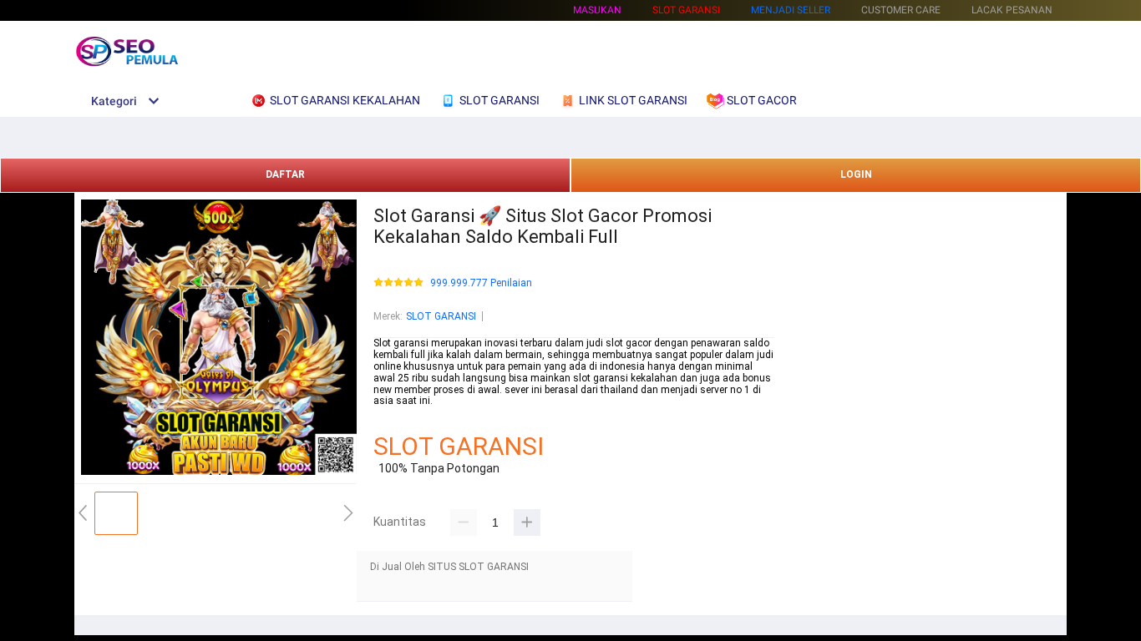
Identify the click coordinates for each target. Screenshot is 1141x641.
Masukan (597, 10)
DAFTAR (285, 174)
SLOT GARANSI (441, 316)
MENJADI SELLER (790, 10)
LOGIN (856, 174)
